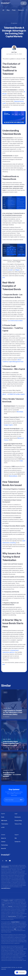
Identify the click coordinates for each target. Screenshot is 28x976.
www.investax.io (5, 866)
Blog (8, 10)
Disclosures (18, 817)
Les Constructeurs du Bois (15, 320)
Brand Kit (3, 848)
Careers (3, 841)
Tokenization (4, 824)
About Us (3, 838)
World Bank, (20, 411)
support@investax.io (5, 888)
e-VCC (2, 827)
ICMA (21, 461)
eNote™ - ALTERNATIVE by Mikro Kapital (13, 394)
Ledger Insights (8, 425)
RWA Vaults (4, 820)
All (3, 10)
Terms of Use (18, 824)
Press (13, 10)
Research (21, 10)
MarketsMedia (13, 476)
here (3, 664)
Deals (2, 817)
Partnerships (4, 845)
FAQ (16, 838)
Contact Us (17, 841)
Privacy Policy (18, 820)
